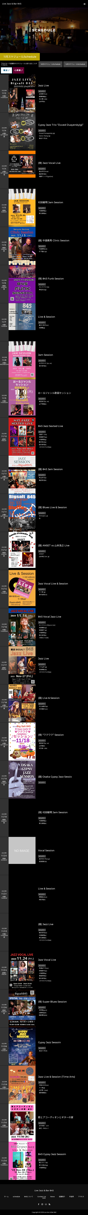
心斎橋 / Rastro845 (18, 71)
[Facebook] (38, 1204)
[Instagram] (42, 1204)
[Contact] (46, 1204)
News (52, 1196)
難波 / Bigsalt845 (6, 71)
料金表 (71, 1196)
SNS (44, 1198)
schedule (16, 1196)
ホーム (6, 1196)
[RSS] (49, 1204)
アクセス (81, 1196)
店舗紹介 (62, 1196)
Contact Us (41, 1196)
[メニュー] (84, 4)
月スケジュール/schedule (20, 56)
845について (28, 1196)
